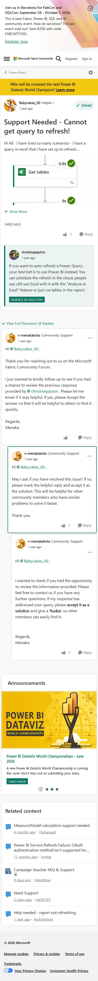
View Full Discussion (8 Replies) (30, 323)
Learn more (65, 89)
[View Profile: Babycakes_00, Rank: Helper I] (10, 105)
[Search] (59, 59)
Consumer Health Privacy (69, 970)
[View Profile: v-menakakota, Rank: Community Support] (10, 338)
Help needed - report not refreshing (45, 912)
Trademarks (13, 963)
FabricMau (42, 879)
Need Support (26, 892)
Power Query (17, 72)
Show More (18, 211)
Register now (16, 41)
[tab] (46, 789)
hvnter (46, 856)
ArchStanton (43, 919)
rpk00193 (43, 899)
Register (72, 58)
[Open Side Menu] (6, 58)
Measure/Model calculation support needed (51, 825)
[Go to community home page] (33, 58)
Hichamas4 (47, 832)
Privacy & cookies (47, 954)
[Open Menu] (90, 72)
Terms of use (74, 954)
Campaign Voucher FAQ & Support (44, 869)
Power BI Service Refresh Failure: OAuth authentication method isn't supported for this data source (50, 847)
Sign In (87, 58)
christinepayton (33, 252)
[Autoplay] (41, 789)
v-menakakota (29, 335)
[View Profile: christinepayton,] (14, 255)
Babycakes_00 (29, 102)
